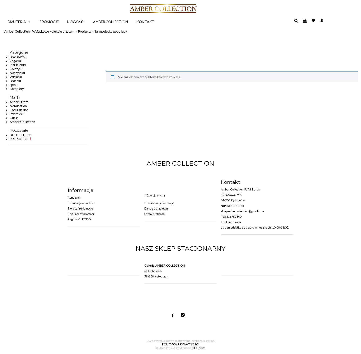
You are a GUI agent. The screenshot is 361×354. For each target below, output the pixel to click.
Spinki (14, 85)
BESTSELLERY (20, 135)
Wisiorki (16, 77)
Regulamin (74, 197)
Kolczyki (16, 69)
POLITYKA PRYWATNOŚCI (180, 344)
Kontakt (145, 22)
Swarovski (17, 114)
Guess (14, 118)
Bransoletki (18, 57)
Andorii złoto (19, 102)
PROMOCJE (19, 139)
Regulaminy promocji (81, 214)
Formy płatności (154, 214)
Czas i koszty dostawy (158, 203)
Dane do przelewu (156, 208)
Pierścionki (18, 65)
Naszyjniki (17, 73)
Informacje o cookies (81, 203)
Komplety (17, 89)
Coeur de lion (19, 110)
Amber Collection (110, 22)
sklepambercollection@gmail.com (242, 211)
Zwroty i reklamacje (80, 208)
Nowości (76, 22)
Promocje (49, 22)
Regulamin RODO (79, 219)
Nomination (18, 106)
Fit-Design (199, 348)
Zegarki (15, 61)
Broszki (15, 81)
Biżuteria (17, 22)
